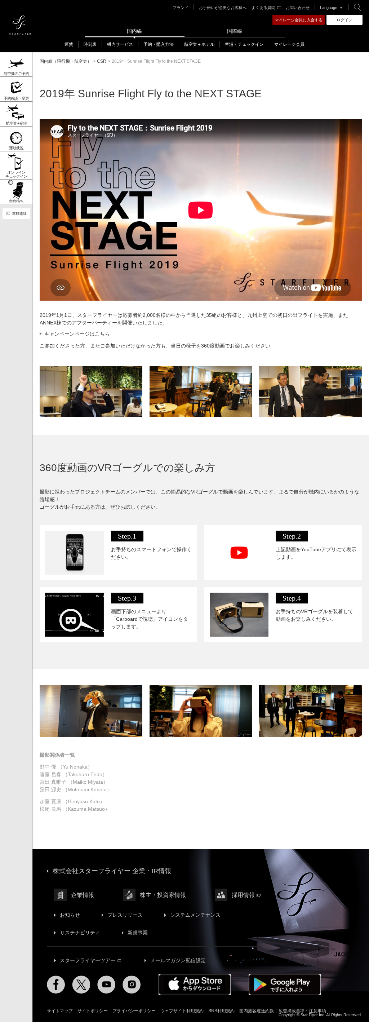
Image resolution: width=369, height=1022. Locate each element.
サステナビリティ (80, 932)
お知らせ (70, 915)
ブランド (180, 7)
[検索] (357, 7)
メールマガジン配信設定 (178, 960)
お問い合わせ (298, 7)
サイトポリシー (92, 1011)
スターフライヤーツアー (87, 960)
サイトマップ (60, 1011)
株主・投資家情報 (163, 895)
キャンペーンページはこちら (77, 334)
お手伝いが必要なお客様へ (222, 7)
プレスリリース (125, 915)
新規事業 (138, 932)
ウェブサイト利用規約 (182, 1011)
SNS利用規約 (221, 1011)
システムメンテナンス (195, 915)
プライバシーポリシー (134, 1011)
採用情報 (243, 895)
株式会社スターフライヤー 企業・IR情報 (112, 871)
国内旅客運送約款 (256, 1011)
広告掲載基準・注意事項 (302, 1011)
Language (328, 7)
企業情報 (82, 895)
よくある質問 (263, 7)
